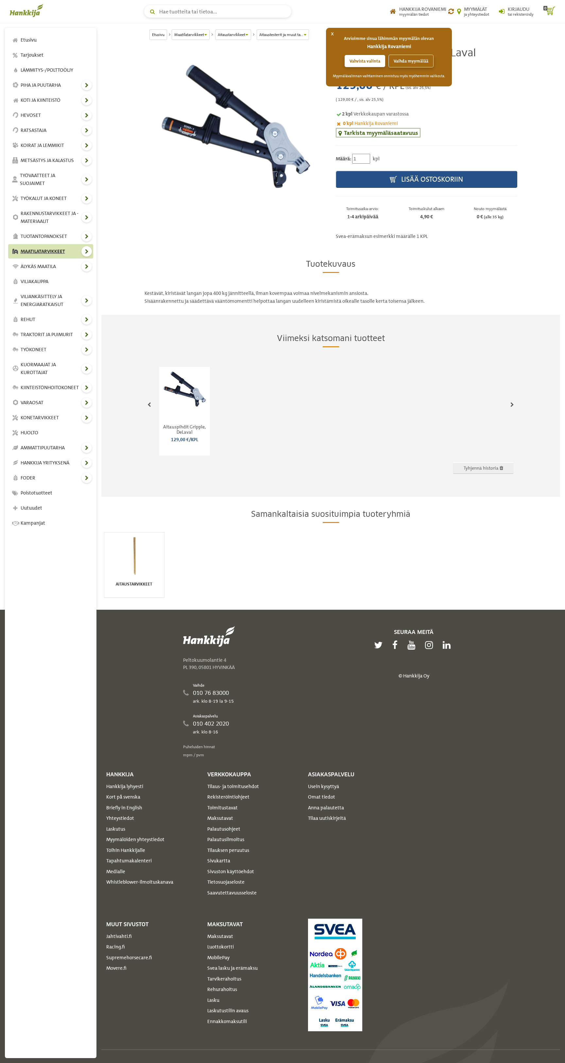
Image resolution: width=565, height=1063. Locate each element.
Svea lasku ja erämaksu (232, 968)
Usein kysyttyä (323, 786)
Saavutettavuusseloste (232, 893)
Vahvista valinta (365, 61)
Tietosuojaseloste (226, 882)
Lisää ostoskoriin (431, 179)
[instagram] (430, 645)
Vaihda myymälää (411, 61)
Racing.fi (115, 947)
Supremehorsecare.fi (129, 957)
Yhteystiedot (120, 818)
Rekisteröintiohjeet (228, 797)
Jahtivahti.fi (119, 936)
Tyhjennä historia (482, 468)
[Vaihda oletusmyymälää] (451, 11)
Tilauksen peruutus (228, 850)
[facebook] (396, 645)
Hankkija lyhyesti (124, 786)
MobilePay (218, 957)
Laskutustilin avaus (227, 1010)
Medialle (115, 871)
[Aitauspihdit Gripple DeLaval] (235, 126)
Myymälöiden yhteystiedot (135, 839)
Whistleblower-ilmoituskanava (139, 882)
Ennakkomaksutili (227, 1021)
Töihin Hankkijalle (125, 850)
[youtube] (413, 645)
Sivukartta (218, 860)
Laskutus (115, 829)
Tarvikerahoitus (224, 979)
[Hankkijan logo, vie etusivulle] (28, 10)
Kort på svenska (123, 797)
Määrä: (343, 158)
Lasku (213, 1000)
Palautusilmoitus (225, 839)
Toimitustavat (222, 807)
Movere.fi (116, 968)
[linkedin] (448, 645)
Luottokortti (220, 947)
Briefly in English (124, 807)
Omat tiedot (321, 797)
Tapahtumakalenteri (129, 860)
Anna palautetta (326, 807)
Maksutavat (220, 818)
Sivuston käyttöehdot (230, 871)
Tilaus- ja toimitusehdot (233, 786)
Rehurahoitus (222, 989)
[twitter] (380, 645)
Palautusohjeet (223, 829)
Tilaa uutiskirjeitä (327, 818)
